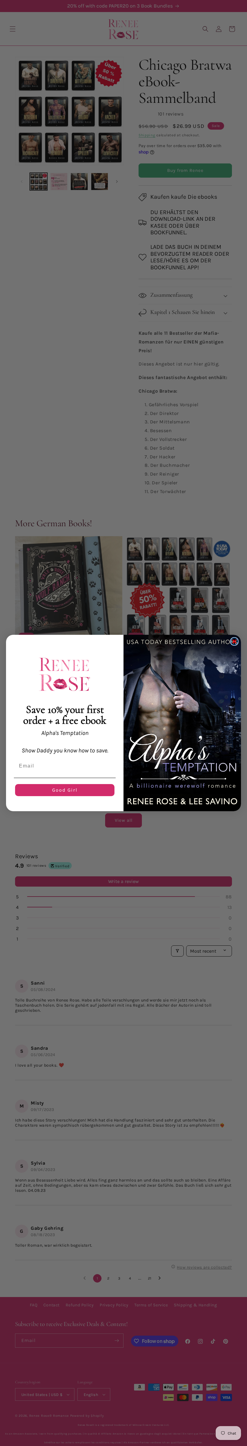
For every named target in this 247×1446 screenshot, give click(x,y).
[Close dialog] (234, 641)
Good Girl (64, 790)
